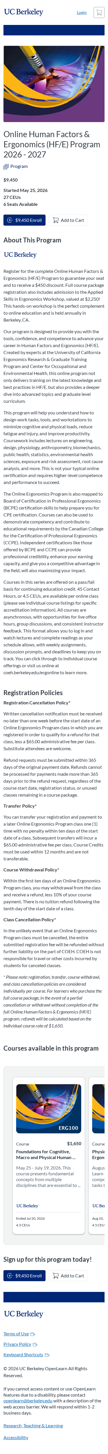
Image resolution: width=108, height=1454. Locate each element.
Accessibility (15, 1437)
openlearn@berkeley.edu (27, 1400)
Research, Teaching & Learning (33, 1425)
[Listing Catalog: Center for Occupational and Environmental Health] (20, 255)
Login (82, 12)
